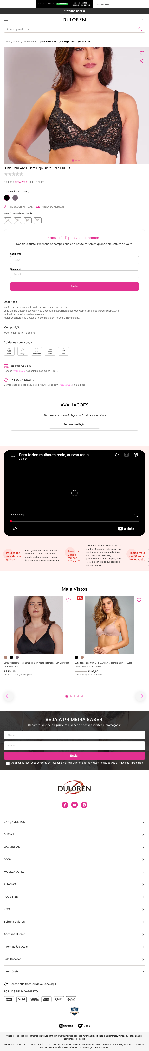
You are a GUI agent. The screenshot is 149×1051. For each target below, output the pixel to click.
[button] (8, 220)
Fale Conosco (12, 959)
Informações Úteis (16, 946)
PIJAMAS (10, 884)
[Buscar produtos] (140, 29)
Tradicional (30, 42)
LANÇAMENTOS (14, 821)
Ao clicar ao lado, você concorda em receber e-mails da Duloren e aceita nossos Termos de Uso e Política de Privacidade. (77, 763)
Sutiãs (16, 42)
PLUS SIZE (11, 896)
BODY (7, 859)
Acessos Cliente (14, 934)
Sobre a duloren (14, 921)
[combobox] (74, 29)
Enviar (74, 755)
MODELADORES (14, 871)
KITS (7, 909)
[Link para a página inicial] (8, 41)
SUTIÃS (9, 834)
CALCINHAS (12, 846)
